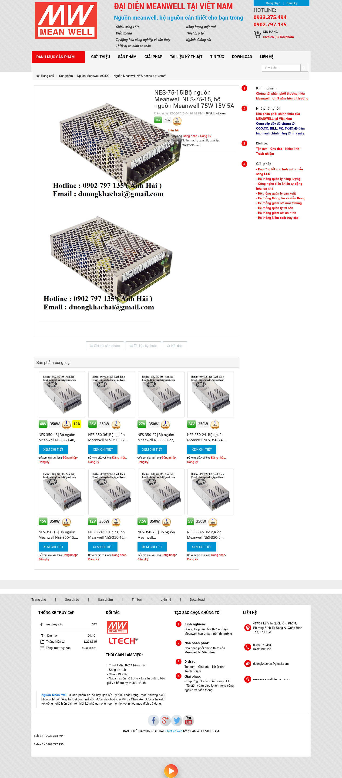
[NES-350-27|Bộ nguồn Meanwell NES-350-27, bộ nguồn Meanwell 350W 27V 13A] (161, 394)
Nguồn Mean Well (54, 694)
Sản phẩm (127, 56)
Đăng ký (291, 3)
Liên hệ (266, 56)
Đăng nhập (273, 3)
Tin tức (217, 56)
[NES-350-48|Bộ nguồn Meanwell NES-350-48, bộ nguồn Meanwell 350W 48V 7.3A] (62, 394)
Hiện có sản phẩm (278, 37)
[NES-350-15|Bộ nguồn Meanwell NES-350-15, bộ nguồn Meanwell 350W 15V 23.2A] (62, 492)
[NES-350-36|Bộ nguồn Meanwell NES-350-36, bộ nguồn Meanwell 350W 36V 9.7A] (111, 394)
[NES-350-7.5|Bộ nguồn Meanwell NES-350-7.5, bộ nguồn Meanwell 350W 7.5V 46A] (161, 492)
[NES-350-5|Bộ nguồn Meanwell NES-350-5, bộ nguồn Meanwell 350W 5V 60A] (210, 492)
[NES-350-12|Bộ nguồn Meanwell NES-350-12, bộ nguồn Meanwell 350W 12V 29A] (111, 492)
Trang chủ (38, 599)
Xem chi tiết (53, 449)
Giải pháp (153, 56)
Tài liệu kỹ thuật (186, 56)
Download (242, 56)
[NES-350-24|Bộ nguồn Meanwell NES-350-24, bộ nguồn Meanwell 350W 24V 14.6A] (210, 394)
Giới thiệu (100, 56)
